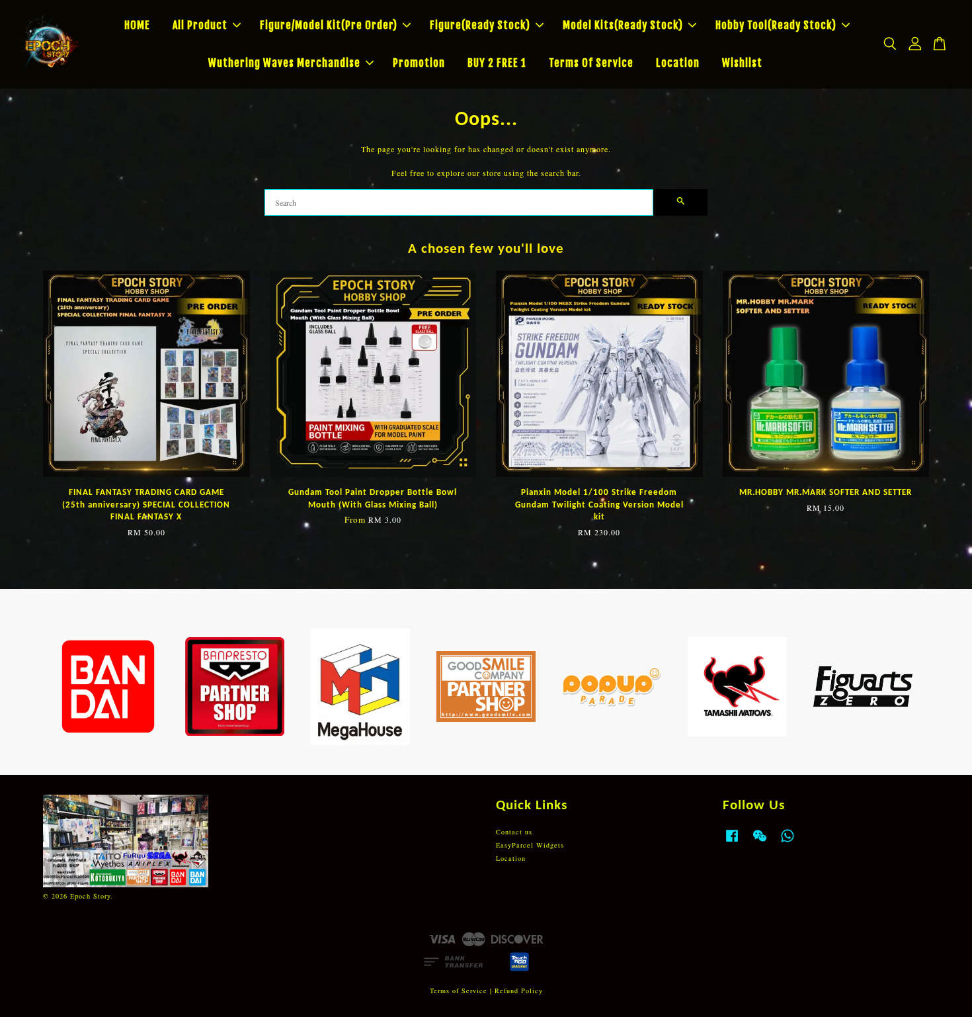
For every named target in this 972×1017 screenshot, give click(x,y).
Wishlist (742, 62)
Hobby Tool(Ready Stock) (775, 25)
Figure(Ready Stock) (480, 25)
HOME (137, 25)
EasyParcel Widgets (530, 845)
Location (678, 62)
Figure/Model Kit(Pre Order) (328, 25)
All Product (200, 25)
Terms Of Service (591, 62)
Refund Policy (519, 990)
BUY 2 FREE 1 (496, 62)
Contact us (514, 831)
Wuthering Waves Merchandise (284, 62)
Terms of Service (458, 990)
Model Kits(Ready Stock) (623, 25)
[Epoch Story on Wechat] (759, 842)
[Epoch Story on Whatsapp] (787, 842)
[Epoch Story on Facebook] (732, 842)
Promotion (419, 62)
